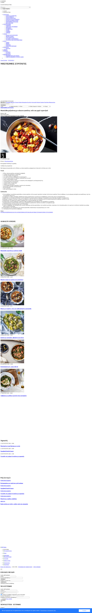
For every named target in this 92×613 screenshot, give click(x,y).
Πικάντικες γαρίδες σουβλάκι (9, 499)
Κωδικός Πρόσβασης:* (6, 596)
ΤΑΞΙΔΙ (7, 30)
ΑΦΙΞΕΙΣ (8, 32)
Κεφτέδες (29, 102)
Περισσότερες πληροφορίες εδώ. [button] (48, 610)
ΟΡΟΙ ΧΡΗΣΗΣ (36, 566)
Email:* (2, 593)
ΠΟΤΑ (4, 41)
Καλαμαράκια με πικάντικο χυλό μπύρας (12, 483)
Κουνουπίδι (34, 102)
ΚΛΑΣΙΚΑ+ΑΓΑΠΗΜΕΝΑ (12, 38)
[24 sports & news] (7, 550)
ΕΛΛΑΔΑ (8, 53)
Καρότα (38, 102)
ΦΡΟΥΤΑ (3, 501)
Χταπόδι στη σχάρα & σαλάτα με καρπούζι (12, 456)
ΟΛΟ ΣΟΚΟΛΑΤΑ (10, 37)
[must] (4, 553)
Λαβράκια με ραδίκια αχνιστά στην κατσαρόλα (14, 395)
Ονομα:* (2, 590)
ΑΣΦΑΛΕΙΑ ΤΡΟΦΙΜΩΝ (12, 26)
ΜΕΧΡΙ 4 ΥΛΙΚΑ (10, 36)
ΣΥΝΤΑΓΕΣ (6, 14)
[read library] (6, 564)
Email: (2, 576)
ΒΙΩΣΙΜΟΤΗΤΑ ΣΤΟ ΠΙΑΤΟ (12, 55)
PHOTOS (8, 48)
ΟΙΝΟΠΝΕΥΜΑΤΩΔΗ (11, 46)
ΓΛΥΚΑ (5, 33)
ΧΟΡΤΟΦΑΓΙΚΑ (28, 212)
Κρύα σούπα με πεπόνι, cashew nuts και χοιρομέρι (14, 504)
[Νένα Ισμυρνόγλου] (3, 157)
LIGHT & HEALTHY (11, 18)
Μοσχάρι (13, 102)
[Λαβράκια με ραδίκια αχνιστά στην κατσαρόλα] (12, 391)
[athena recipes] (6, 560)
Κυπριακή (8, 102)
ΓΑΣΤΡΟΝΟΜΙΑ (7, 24)
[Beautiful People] (7, 556)
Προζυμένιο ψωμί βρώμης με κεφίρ (10, 446)
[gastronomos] (6, 562)
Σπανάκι (42, 102)
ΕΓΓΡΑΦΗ (3, 600)
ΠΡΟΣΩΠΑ (8, 27)
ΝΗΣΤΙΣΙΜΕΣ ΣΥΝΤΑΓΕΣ (12, 21)
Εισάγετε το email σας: (5, 580)
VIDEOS (5, 49)
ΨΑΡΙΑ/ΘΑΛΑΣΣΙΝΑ (6, 480)
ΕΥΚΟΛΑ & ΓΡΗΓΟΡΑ (11, 15)
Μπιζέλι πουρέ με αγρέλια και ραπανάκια (12, 279)
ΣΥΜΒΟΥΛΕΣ (9, 29)
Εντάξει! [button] (84, 610)
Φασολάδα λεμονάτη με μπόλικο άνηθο (11, 250)
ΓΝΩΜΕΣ (8, 31)
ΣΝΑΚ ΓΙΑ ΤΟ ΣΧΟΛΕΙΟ (12, 35)
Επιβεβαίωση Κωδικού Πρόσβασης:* (9, 597)
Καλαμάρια (24, 102)
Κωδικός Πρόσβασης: (5, 577)
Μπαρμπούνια (52, 102)
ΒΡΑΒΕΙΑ (5, 50)
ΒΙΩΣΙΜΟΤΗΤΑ (7, 54)
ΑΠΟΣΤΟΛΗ (3, 582)
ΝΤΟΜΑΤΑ (3, 212)
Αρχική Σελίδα (4, 60)
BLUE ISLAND (9, 23)
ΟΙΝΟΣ (7, 42)
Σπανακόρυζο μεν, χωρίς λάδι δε (9, 366)
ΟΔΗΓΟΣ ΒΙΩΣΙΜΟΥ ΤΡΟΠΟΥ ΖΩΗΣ (15, 56)
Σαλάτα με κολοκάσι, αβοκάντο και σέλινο (12, 337)
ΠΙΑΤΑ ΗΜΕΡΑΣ (10, 17)
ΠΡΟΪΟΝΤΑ (6, 47)
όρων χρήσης (9, 598)
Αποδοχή (7, 598)
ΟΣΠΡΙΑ (8, 212)
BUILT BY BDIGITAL (6, 566)
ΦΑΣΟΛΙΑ (12, 212)
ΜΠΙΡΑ (7, 43)
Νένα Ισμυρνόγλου (9, 161)
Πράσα (20, 102)
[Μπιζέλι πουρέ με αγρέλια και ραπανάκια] (12, 275)
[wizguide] (5, 558)
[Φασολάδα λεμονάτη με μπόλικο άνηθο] (12, 246)
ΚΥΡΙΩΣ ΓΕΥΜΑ (36, 212)
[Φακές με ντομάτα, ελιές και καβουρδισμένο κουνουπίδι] (12, 304)
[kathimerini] (6, 555)
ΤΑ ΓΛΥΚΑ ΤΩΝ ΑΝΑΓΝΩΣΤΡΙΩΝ (14, 40)
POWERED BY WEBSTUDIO (25, 566)
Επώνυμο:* (3, 591)
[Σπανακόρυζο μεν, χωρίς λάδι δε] (12, 362)
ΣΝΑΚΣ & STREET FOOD (12, 20)
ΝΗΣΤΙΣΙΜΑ (21, 212)
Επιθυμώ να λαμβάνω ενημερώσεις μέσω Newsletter (13, 594)
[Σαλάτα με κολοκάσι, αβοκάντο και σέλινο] (12, 333)
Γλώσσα (16, 102)
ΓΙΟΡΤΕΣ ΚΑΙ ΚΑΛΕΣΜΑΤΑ (12, 19)
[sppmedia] (3, 547)
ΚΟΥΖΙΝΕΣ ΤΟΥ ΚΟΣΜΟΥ (46, 212)
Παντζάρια (46, 102)
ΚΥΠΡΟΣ (8, 52)
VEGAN (16, 212)
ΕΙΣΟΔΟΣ (3, 579)
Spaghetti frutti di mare (7, 451)
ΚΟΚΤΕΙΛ (8, 44)
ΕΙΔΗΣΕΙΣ (8, 25)
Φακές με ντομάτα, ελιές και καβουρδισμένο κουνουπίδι (16, 308)
